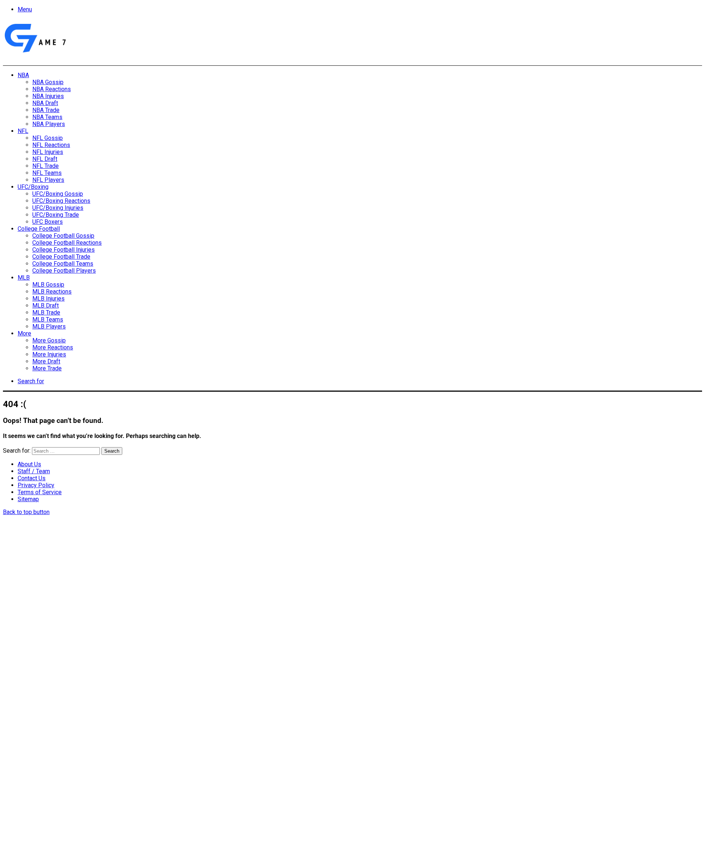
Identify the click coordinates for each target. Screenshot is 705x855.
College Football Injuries (63, 249)
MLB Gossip (48, 284)
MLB (24, 277)
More (24, 333)
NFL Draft (44, 158)
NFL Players (48, 179)
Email (100, 775)
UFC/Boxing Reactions (61, 200)
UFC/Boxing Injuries (57, 207)
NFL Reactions (51, 144)
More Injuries (49, 354)
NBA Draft (45, 103)
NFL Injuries (47, 151)
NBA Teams (47, 117)
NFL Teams (47, 172)
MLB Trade (46, 312)
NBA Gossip (48, 82)
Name (49, 775)
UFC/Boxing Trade (55, 214)
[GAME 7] (34, 52)
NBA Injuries (48, 96)
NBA (23, 75)
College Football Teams (62, 263)
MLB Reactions (52, 291)
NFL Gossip (47, 137)
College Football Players (64, 270)
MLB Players (49, 326)
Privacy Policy (36, 485)
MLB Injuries (48, 298)
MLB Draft (45, 305)
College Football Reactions (67, 242)
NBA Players (48, 124)
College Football (39, 228)
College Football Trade (61, 256)
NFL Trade (45, 165)
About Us (29, 464)
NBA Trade (45, 110)
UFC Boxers (47, 221)
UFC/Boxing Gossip (57, 193)
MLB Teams (47, 319)
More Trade (47, 368)
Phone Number (163, 775)
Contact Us (32, 478)
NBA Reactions (51, 89)
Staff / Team (34, 471)
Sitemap (28, 499)
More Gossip (49, 340)
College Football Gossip (63, 235)
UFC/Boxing (33, 186)
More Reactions (52, 347)
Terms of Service (40, 492)
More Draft (46, 361)
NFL (23, 130)
